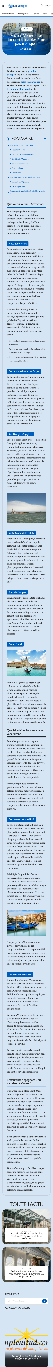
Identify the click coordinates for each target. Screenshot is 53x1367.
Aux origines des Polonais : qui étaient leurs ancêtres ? (26, 1357)
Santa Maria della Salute (21, 163)
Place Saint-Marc (18, 150)
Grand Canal (16, 173)
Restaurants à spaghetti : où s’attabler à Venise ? (27, 192)
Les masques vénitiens (20, 186)
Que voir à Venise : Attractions (21, 145)
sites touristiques (30, 82)
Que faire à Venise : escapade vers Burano (26, 177)
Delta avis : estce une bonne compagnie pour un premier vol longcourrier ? (26, 1274)
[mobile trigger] (4, 5)
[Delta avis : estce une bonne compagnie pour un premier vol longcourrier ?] (26, 1264)
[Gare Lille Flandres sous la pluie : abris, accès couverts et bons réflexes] (26, 1226)
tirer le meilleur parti (19, 89)
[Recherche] (42, 6)
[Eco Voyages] (18, 5)
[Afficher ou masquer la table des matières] (39, 139)
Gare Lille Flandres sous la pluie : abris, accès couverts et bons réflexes (26, 1236)
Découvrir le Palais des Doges (23, 154)
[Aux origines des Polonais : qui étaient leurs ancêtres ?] (26, 1339)
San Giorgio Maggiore (20, 159)
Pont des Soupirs (18, 168)
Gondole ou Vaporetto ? (21, 182)
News (27, 29)
